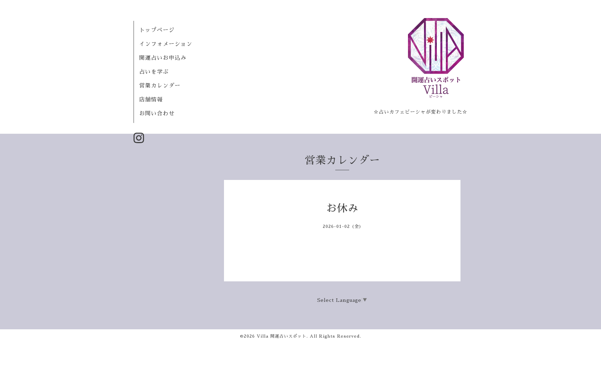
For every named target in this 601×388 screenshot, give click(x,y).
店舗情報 (151, 99)
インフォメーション (165, 44)
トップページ (157, 30)
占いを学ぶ (154, 72)
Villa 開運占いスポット (281, 336)
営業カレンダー (160, 86)
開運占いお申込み (162, 58)
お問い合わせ (157, 113)
